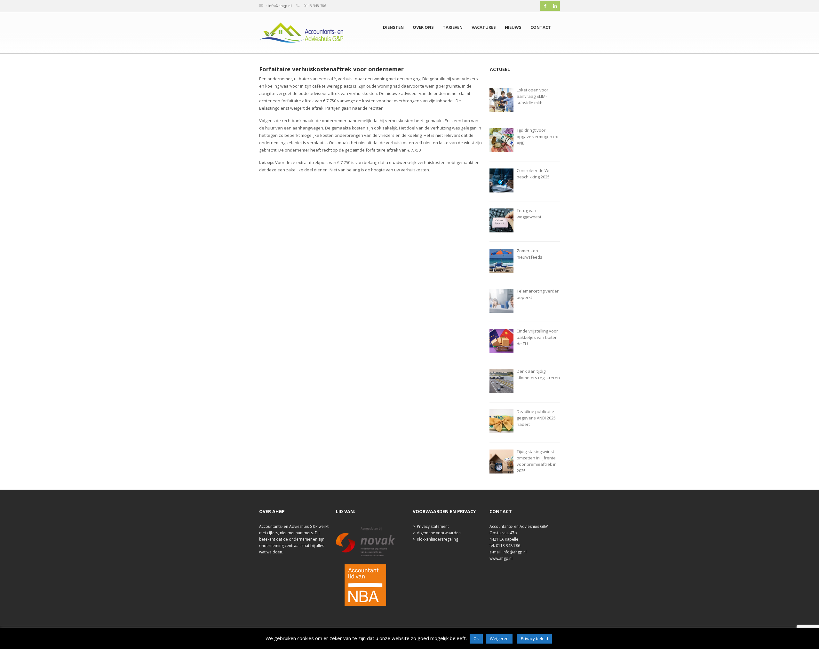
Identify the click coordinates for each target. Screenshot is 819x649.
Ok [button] (476, 638)
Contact (540, 27)
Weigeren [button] (499, 638)
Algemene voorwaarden (439, 533)
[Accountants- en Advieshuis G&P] (301, 34)
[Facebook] (545, 6)
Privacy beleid (534, 638)
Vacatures (484, 27)
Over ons (423, 27)
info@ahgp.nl (280, 5)
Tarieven (453, 27)
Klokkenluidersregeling (437, 539)
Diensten (393, 27)
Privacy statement (433, 526)
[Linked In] (555, 6)
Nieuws (513, 27)
